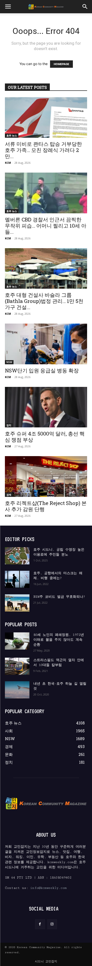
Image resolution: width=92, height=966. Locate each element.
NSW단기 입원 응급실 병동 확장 (42, 370)
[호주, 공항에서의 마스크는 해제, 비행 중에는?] (17, 579)
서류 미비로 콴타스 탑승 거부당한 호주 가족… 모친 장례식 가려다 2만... (43, 150)
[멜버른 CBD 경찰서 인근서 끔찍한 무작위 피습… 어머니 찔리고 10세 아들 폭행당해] (46, 193)
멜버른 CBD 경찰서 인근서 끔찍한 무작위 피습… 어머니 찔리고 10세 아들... (45, 225)
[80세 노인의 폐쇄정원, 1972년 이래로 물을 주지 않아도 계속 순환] (17, 641)
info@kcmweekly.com (48, 888)
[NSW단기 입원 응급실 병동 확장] (46, 344)
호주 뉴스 (11, 135)
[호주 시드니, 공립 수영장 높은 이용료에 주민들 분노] (17, 555)
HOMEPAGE (61, 64)
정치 (8, 425)
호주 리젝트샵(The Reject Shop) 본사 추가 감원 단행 (46, 506)
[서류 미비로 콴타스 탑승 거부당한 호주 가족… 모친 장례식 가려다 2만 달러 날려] (46, 117)
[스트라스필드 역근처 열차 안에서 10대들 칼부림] (17, 666)
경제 (8, 494)
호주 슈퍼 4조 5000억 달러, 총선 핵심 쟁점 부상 (45, 436)
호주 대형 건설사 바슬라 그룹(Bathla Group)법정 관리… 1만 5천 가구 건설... (44, 301)
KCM (8, 162)
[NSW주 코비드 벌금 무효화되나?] (17, 603)
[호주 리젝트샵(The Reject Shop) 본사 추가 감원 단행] (46, 476)
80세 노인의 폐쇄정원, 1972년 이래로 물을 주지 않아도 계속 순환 (58, 640)
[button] (8, 6)
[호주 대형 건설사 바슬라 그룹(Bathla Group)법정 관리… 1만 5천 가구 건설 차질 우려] (46, 268)
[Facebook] (40, 924)
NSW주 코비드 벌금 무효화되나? (59, 597)
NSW (9, 362)
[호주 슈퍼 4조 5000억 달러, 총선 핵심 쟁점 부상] (46, 407)
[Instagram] (52, 924)
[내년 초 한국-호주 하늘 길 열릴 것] (17, 689)
